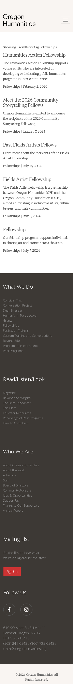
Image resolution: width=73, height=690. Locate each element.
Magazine (9, 393)
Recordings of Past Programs (23, 418)
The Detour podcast (17, 403)
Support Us (11, 500)
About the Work (14, 470)
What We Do (18, 286)
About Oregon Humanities (21, 465)
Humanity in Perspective (19, 315)
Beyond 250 (11, 341)
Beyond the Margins (17, 398)
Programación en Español (20, 346)
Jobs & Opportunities (17, 495)
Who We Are (18, 451)
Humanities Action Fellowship (34, 54)
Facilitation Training (16, 330)
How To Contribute (16, 423)
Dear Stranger (13, 310)
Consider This (12, 300)
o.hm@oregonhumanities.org (24, 648)
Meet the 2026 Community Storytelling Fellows (30, 102)
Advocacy (9, 475)
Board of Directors (16, 485)
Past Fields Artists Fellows (30, 144)
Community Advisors (17, 490)
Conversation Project (17, 305)
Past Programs (13, 351)
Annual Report (13, 510)
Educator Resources (17, 413)
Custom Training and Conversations (27, 336)
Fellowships (15, 229)
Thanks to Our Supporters (21, 505)
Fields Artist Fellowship (27, 179)
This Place (10, 408)
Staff (6, 480)
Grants (8, 320)
